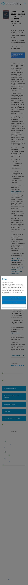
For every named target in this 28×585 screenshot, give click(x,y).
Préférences (14, 306)
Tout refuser (14, 302)
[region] (14, 292)
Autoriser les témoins (14, 298)
